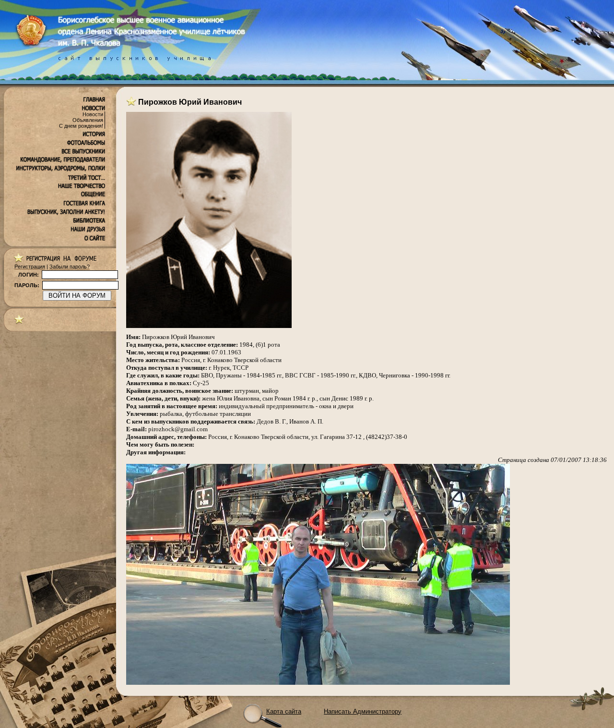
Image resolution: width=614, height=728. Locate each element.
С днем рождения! (81, 126)
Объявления (87, 120)
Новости (93, 114)
